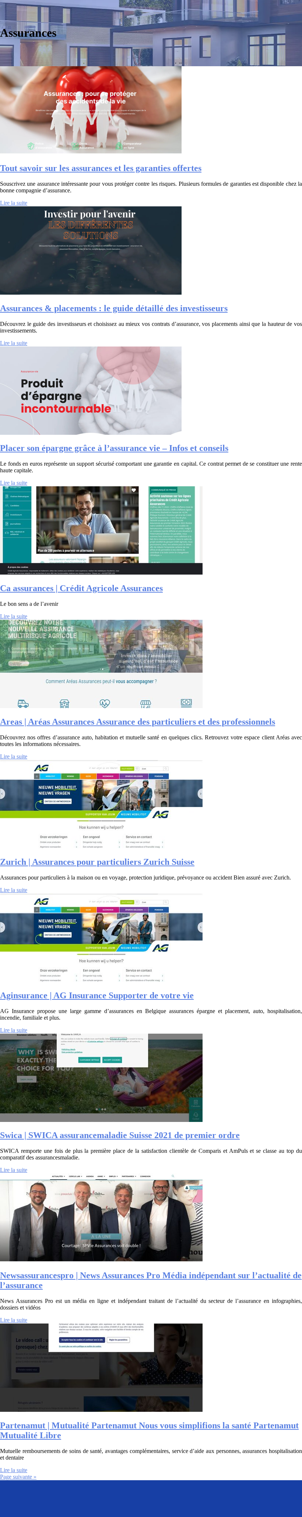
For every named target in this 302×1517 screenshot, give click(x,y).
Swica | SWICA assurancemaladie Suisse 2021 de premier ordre (120, 1135)
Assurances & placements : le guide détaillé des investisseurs (114, 308)
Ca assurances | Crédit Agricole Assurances (81, 588)
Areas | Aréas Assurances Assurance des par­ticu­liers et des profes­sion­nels (137, 721)
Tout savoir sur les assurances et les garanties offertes (100, 168)
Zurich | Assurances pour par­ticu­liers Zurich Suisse (97, 862)
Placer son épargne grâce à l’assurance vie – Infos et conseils (114, 448)
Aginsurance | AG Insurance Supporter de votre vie (97, 995)
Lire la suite (13, 203)
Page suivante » (18, 1477)
